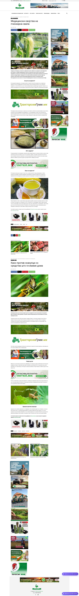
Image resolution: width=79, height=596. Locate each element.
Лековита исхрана (34, 209)
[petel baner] (29, 164)
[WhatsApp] (19, 235)
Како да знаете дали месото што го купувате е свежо (39, 253)
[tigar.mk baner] (29, 217)
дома (11, 16)
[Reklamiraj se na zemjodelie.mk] (29, 123)
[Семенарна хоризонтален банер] (29, 94)
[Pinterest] (17, 235)
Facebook (14, 210)
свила (24, 224)
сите (14, 16)
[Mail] (63, 0)
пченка (21, 224)
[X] (14, 235)
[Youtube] (64, 0)
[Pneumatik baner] (29, 104)
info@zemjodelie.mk (27, 0)
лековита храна (16, 224)
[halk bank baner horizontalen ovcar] (29, 64)
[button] (67, 13)
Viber (18, 210)
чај (26, 224)
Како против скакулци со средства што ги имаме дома (19, 253)
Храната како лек (15, 18)
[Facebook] (62, 0)
